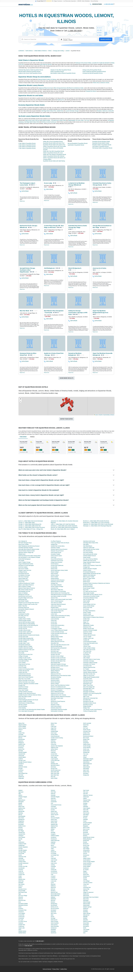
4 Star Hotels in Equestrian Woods (27, 145)
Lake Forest (54, 860)
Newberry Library (55, 704)
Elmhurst (20, 898)
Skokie (85, 856)
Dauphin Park (21, 879)
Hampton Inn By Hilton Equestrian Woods (60, 70)
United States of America (40, 50)
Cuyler (20, 876)
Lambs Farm (54, 614)
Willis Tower (86, 696)
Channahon (21, 842)
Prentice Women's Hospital (90, 568)
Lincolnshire (54, 871)
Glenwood (53, 800)
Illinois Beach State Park (57, 589)
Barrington (21, 801)
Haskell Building (55, 578)
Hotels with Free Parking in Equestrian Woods (54, 154)
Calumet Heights (22, 752)
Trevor (85, 885)
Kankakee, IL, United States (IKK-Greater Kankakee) (64, 525)
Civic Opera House (23, 651)
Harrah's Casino (55, 575)
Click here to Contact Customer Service (76, 953)
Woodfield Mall (87, 699)
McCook (53, 889)
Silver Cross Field (87, 607)
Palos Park (86, 811)
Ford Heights (21, 913)
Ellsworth (20, 897)
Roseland (99, 110)
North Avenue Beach (56, 706)
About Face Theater (23, 544)
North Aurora (54, 919)
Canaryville (111, 110)
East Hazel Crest (22, 892)
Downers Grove (22, 889)
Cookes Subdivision (23, 863)
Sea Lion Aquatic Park (88, 599)
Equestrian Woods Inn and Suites (30, 95)
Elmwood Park (22, 900)
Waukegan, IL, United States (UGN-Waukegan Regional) (97, 525)
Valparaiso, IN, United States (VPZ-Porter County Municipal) (98, 524)
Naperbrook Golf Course (57, 693)
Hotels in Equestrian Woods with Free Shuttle (54, 146)
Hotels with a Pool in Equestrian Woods (53, 141)
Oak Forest (86, 790)
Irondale (53, 843)
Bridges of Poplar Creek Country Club (27, 604)
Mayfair (52, 762)
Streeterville (86, 752)
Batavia (20, 805)
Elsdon (52, 724)
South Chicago (87, 745)
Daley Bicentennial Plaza (24, 675)
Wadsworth (86, 894)
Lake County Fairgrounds (57, 610)
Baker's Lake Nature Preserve (26, 584)
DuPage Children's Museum (25, 691)
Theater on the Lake (88, 638)
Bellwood (20, 809)
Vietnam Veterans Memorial (90, 672)
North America (29, 50)
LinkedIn (55, 961)
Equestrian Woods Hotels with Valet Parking (54, 161)
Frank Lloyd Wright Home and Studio (60, 542)
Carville (20, 839)
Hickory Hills (54, 822)
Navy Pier (53, 699)
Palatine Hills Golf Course (89, 560)
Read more (22, 201)
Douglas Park (21, 685)
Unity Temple (86, 657)
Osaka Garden (86, 557)
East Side (20, 775)
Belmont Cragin (22, 736)
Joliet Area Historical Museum (58, 604)
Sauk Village (86, 848)
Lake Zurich (54, 863)
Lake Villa (53, 861)
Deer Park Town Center (24, 678)
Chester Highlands (23, 847)
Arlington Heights (22, 796)
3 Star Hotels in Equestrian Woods (27, 146)
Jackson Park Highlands (57, 745)
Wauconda (86, 898)
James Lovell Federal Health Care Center (61, 599)
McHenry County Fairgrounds (58, 659)
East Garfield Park (22, 773)
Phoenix (85, 817)
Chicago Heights (22, 850)
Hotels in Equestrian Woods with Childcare (53, 156)
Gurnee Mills (54, 567)
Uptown (85, 755)
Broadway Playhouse (23, 607)
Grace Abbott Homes (56, 805)
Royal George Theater (89, 588)
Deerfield (20, 882)
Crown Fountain (22, 667)
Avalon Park (21, 733)
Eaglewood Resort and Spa (45, 88)
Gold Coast (53, 733)
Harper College (55, 572)
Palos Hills (85, 809)
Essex (19, 906)
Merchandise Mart (55, 662)
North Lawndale (87, 723)
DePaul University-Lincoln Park (26, 680)
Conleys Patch (22, 861)
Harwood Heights (55, 817)
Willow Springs (86, 913)
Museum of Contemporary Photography (61, 688)
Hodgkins (53, 834)
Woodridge (86, 924)
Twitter (40, 961)
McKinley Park (54, 763)
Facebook (35, 961)
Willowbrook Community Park (90, 698)
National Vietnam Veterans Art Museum (60, 696)
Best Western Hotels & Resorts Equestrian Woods (62, 73)
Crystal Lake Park (22, 672)
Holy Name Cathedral (56, 584)
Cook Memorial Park (23, 661)
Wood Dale (86, 923)
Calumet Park (21, 754)
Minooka (53, 900)
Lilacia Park (54, 620)
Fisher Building (22, 707)
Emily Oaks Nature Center (24, 696)
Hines (52, 830)
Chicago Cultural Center (24, 630)
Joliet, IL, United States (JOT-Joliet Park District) (63, 524)
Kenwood (53, 750)
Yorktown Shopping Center (90, 711)
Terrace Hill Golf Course (89, 635)
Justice (52, 850)
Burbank (20, 827)
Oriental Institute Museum (89, 555)
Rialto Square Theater (88, 576)
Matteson (53, 885)
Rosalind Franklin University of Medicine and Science (96, 583)
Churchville (21, 853)
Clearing (20, 765)
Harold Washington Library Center (59, 570)
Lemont (67, 50)
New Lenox (54, 913)
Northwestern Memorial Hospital (59, 709)
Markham (53, 884)
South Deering (86, 747)
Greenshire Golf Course (57, 560)
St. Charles (86, 869)
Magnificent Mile (55, 638)
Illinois (49, 50)
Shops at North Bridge (88, 606)
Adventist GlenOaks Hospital (25, 547)
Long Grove (54, 879)
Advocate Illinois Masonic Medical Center (28, 549)
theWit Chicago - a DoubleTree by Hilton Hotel (54, 120)
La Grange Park (55, 855)
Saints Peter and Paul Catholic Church (92, 594)
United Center (86, 656)
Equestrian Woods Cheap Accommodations (34, 77)
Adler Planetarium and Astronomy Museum (28, 546)
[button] (66, 402)
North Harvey (54, 924)
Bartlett (20, 803)
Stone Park (86, 874)
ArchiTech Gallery (22, 567)
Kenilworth (53, 851)
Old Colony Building (88, 552)
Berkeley (20, 813)
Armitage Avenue (22, 572)
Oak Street (86, 544)
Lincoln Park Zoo (55, 627)
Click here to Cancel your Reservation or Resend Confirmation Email (35, 953)
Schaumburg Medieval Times (90, 597)
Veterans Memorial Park (89, 667)
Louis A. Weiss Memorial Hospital (59, 630)
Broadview (21, 822)
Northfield (53, 929)
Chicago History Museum (24, 633)
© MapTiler (100, 414)
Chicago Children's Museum (25, 627)
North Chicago (54, 921)
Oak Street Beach (87, 546)
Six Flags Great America (89, 610)
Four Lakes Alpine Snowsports (26, 711)
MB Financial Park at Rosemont (58, 648)
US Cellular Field (87, 665)
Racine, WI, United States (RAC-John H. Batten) (63, 529)
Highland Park (54, 826)
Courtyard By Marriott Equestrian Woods (93, 73)
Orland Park (86, 801)
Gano (19, 929)
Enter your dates (66, 419)
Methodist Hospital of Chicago (58, 664)
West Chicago (86, 902)
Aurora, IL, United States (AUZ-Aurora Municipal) (30, 521)
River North (86, 737)
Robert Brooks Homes (88, 837)
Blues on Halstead (23, 593)
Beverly (20, 737)
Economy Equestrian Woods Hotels (31, 105)
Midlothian (53, 898)
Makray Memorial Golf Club (57, 641)
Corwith (20, 864)
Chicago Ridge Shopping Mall (25, 638)
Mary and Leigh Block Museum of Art (60, 644)
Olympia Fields (86, 800)
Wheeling (85, 911)
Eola (19, 902)
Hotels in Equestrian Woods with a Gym (53, 152)
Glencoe (53, 793)
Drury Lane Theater (23, 690)
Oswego (85, 803)
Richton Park (86, 824)
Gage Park (53, 728)
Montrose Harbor (55, 680)
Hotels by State (45, 959)
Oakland (85, 726)
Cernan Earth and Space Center (26, 622)
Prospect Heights (87, 822)
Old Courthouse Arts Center (90, 554)
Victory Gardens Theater (89, 670)
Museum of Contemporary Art (58, 686)
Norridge (53, 918)
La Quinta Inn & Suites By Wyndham (100, 62)
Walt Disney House (88, 682)
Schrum (85, 853)
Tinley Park (86, 884)
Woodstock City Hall (88, 701)
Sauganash (86, 742)
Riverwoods (86, 834)
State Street (86, 623)
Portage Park (86, 567)
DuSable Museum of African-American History (29, 695)
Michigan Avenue (55, 667)
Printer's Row (96, 82)
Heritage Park (54, 583)
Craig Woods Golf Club (24, 664)
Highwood (53, 827)
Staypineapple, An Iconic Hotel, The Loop (78, 120)
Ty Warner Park (87, 652)
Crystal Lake (21, 874)
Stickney (85, 872)
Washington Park (87, 683)
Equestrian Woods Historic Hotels (100, 143)
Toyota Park (86, 644)
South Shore (86, 750)
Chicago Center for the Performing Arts (28, 625)
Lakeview (53, 752)
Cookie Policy (63, 969)
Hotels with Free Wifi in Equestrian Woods (53, 151)
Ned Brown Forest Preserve (58, 701)
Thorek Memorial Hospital (89, 641)
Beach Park (21, 806)
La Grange (53, 853)
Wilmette (85, 916)
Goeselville (54, 801)
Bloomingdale (21, 816)
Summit (85, 877)
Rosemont (85, 843)
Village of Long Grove (88, 675)
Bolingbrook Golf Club (23, 594)
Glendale (53, 795)
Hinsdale (53, 832)
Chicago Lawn (22, 760)
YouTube (44, 961)
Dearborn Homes (105, 82)
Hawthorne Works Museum (57, 580)
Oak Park (85, 793)
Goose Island (54, 734)
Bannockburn (21, 800)
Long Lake (53, 881)
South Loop (86, 749)
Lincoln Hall (54, 622)
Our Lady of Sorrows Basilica (90, 559)
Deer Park (21, 881)
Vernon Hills (86, 889)
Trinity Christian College (89, 648)
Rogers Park (86, 739)
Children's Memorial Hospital (25, 648)
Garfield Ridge (54, 731)
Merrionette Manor (55, 894)
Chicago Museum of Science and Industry (28, 635)
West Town (86, 770)
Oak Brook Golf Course (89, 541)
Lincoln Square (54, 755)
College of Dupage (23, 656)
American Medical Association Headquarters (29, 555)
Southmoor (86, 868)
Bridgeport (21, 742)
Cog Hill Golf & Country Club (25, 654)
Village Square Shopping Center (91, 677)
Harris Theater (54, 576)
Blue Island (21, 817)
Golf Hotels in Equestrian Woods (100, 146)
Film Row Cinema (22, 704)
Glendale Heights (55, 796)
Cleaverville (21, 860)
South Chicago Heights (89, 861)
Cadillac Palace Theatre (24, 618)
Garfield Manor (22, 932)
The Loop (85, 754)
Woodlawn (85, 773)
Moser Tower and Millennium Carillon (60, 685)
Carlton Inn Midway (51, 79)
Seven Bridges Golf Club (89, 604)
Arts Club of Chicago (23, 576)
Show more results (66, 378)
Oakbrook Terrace (88, 795)
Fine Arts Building (22, 706)
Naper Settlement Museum (57, 691)
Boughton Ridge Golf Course (25, 597)
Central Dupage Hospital (24, 620)
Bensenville (21, 811)
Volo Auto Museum (88, 680)
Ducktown (20, 770)
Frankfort (20, 923)
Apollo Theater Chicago (24, 562)
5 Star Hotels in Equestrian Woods (27, 143)
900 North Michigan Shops (25, 542)
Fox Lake (20, 919)
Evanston (20, 908)
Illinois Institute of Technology (58, 591)
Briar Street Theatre (23, 601)
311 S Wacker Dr (22, 541)
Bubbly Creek (21, 612)
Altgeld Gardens (22, 724)
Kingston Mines (54, 607)
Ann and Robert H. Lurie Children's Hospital (29, 557)
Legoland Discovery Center (58, 617)
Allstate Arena (21, 554)
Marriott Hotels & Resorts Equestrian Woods (29, 71)
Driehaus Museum (22, 688)
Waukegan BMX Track (88, 688)
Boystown (20, 741)
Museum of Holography (56, 690)
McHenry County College (57, 656)
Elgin (19, 894)
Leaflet (96, 414)
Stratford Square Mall (88, 628)
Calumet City (21, 832)
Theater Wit (86, 639)
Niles (52, 915)
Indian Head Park (55, 840)
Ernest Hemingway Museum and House (28, 699)
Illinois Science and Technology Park (60, 593)
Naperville (53, 911)
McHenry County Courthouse (48, 122)
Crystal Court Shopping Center (26, 669)
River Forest (86, 827)
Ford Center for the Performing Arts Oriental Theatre (31, 709)
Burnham (20, 829)
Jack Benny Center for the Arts (58, 596)
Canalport (20, 835)
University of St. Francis (89, 664)
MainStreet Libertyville (56, 639)
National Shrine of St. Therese (58, 695)
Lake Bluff (53, 858)
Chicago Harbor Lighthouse (25, 631)
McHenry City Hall (55, 654)
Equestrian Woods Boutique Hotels (101, 141)
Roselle (85, 842)
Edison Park (54, 723)
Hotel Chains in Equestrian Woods (31, 60)
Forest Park (21, 915)
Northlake (53, 931)
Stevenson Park (87, 627)
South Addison (86, 860)
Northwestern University (57, 711)
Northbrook (54, 928)
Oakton (85, 798)
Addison (20, 790)
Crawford (20, 869)
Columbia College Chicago (25, 659)
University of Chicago (88, 661)
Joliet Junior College (56, 606)
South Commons (87, 863)
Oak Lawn (85, 792)
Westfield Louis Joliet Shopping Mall (92, 693)
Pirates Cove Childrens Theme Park (92, 565)
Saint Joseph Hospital (88, 593)
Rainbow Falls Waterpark (89, 575)
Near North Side (55, 771)
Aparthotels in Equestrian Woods (76, 145)
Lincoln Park (54, 623)
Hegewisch (53, 739)
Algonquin (20, 792)
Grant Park (53, 557)
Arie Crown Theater (23, 568)
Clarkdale (20, 858)
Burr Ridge (21, 830)
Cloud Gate (21, 652)
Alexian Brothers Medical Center (26, 550)
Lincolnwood (54, 872)
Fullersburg (21, 926)
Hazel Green (54, 821)
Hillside (52, 829)
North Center (54, 778)
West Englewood (87, 763)
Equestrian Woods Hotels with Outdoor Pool (54, 144)
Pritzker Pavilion (87, 570)
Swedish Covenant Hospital (90, 630)
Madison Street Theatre (57, 636)
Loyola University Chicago (72, 110)
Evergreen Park (22, 910)
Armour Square (22, 728)
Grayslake (53, 806)
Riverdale (85, 830)
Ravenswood (86, 734)
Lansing (53, 864)
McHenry (53, 890)
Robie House (86, 581)
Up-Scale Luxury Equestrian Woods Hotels (34, 116)
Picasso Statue (87, 563)
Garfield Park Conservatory (57, 546)
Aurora (20, 798)
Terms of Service (47, 969)
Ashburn (20, 729)
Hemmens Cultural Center (57, 581)
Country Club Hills (22, 866)
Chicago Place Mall (23, 636)
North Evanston (55, 923)
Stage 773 (85, 622)
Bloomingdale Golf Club (24, 591)
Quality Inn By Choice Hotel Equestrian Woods (30, 73)
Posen (84, 821)
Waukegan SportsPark (88, 691)
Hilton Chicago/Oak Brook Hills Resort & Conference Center (68, 88)
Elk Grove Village (22, 895)
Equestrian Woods (23, 905)
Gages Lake (21, 928)
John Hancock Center (56, 602)
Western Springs (87, 906)
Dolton (20, 887)
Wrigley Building (87, 706)
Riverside (85, 832)
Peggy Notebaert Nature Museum (91, 562)
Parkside (85, 816)
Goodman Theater (55, 554)
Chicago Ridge (22, 851)
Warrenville (86, 895)
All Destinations (36, 959)
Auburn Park (21, 581)
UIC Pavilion (86, 654)
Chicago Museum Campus (24, 762)
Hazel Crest (54, 819)
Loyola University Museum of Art (59, 633)
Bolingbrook (21, 819)
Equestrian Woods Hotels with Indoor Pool (53, 143)
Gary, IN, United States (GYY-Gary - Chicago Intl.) (30, 529)
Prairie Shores (86, 729)
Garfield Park (60, 110)
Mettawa (53, 897)
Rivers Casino (86, 580)
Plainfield (85, 819)
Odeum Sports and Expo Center (91, 549)
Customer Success (54, 959)
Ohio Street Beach (88, 550)
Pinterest (60, 961)
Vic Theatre (86, 669)
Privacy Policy (55, 969)
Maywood (53, 887)
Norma (52, 916)
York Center (86, 929)
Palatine (85, 805)
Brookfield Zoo (22, 610)
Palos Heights (86, 808)
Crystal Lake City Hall (23, 670)
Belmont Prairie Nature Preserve (26, 588)
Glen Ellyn (53, 792)
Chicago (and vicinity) (58, 50)
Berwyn (20, 814)
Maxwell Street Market (56, 646)
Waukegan (86, 900)
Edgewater (21, 778)
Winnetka (85, 919)
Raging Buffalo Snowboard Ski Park (92, 573)
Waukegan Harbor (87, 690)
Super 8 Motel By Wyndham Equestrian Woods (94, 71)
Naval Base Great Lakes (57, 698)
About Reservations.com (24, 959)
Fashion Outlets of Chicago (25, 701)
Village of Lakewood (88, 892)
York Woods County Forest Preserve (92, 709)
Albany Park (21, 723)
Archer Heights (22, 726)
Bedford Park (21, 808)
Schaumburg (86, 850)
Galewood (104, 110)
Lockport (53, 876)
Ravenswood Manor (88, 736)
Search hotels (105, 39)
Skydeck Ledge (87, 614)
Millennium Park (55, 672)
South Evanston (87, 864)
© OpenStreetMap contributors (108, 414)
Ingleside (53, 842)
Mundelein (53, 910)
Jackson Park (54, 597)
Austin (19, 731)
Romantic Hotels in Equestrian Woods (101, 144)
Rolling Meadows (87, 839)
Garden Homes (22, 931)
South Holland (86, 866)
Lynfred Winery (54, 635)
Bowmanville (21, 739)
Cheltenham (21, 845)
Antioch (20, 795)
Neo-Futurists (54, 703)
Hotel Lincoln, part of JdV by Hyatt (33, 120)
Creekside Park (22, 665)
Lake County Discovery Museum (59, 609)
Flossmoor (21, 911)
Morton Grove (54, 906)
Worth (84, 928)
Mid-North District (55, 765)
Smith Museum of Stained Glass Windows (93, 617)
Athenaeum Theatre (23, 580)
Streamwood (86, 876)
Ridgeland (85, 826)
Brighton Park (21, 744)
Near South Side (55, 773)
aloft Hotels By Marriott (45, 64)
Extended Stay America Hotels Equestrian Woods (30, 70)
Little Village (54, 757)
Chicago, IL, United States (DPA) (26, 522)
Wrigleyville (86, 775)
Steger (85, 871)
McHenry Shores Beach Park (58, 661)
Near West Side (55, 775)
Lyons (52, 882)
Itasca (52, 845)
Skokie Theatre (87, 612)
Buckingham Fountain (23, 614)
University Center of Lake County (91, 659)
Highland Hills (54, 824)
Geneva (53, 790)
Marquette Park (55, 643)
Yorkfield (85, 931)
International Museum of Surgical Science (61, 594)
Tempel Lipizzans (87, 633)
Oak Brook (53, 932)
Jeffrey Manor (54, 749)
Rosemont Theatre (88, 584)
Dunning (20, 771)
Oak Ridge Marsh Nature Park (48, 110)
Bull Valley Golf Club (23, 615)
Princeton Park (87, 731)
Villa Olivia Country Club (89, 673)
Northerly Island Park (56, 707)
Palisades (85, 806)
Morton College (55, 683)
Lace (52, 856)
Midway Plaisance (55, 670)
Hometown (53, 837)
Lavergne (53, 866)
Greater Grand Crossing (57, 737)
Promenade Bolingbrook (89, 572)
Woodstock (86, 926)
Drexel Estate (21, 890)
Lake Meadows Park (56, 612)
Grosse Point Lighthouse (57, 565)
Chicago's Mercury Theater (25, 646)
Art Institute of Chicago (24, 575)
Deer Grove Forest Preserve (25, 677)
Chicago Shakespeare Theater (26, 639)
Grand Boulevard (55, 736)
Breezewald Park (22, 599)
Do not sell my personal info (67, 959)
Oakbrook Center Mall (88, 547)
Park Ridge (86, 814)
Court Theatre (22, 662)
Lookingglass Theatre (56, 628)
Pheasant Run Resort (91, 91)
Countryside (21, 868)
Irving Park (53, 744)
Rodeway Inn (60, 99)
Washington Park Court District (90, 897)
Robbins (85, 835)
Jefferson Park (54, 747)
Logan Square (54, 758)
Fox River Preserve (56, 541)
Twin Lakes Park (87, 651)
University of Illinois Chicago (90, 662)
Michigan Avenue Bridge (57, 669)
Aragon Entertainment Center (25, 563)
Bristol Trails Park (22, 606)
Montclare (53, 767)
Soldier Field (86, 618)
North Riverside (55, 926)
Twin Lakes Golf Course (89, 649)
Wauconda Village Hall (88, 686)
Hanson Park (54, 568)
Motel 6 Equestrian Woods (57, 71)
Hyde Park (53, 742)
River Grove (86, 829)
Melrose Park (54, 892)
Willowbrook (86, 915)
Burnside (20, 750)
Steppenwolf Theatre (88, 625)
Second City (86, 602)
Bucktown (20, 747)
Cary (19, 840)
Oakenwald (86, 796)
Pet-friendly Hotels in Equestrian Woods (102, 148)
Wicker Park (86, 771)
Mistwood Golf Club (56, 673)
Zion (84, 932)
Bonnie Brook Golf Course (25, 596)
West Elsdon (86, 762)
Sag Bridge (86, 847)
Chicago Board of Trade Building (26, 623)
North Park (86, 724)
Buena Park (21, 749)
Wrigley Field (86, 707)
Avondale (20, 734)
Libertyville (53, 869)
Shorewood (86, 855)
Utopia (84, 757)
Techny (85, 879)
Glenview (53, 798)
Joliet (52, 848)
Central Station (22, 757)
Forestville (21, 918)
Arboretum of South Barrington (26, 565)
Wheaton (85, 910)
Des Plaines (21, 884)
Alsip (19, 793)
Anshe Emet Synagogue (24, 559)
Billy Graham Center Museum (25, 589)
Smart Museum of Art (88, 615)
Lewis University (55, 618)
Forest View (21, 916)
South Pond (86, 620)
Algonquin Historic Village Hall (25, 552)
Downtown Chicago (23, 686)
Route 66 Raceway (88, 586)
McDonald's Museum (56, 652)
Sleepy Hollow (86, 744)
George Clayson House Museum (59, 549)
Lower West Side (55, 760)
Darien (20, 877)
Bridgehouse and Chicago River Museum (28, 602)
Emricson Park (22, 698)
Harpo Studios (54, 573)
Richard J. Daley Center (89, 578)
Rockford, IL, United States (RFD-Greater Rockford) (96, 521)
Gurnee (53, 809)
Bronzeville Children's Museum (26, 609)
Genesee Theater (55, 547)
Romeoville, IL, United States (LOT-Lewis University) (96, 522)
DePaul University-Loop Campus (26, 682)
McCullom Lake (55, 651)
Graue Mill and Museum (57, 559)
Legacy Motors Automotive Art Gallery (60, 615)
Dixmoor (20, 885)
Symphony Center (87, 631)
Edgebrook (21, 776)
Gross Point (54, 808)
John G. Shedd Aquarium (57, 601)
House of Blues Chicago (57, 586)
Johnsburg (53, 847)
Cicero (20, 855)
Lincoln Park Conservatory (57, 625)
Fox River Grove (22, 921)
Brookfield (21, 824)
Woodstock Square (88, 704)
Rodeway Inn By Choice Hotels (83, 62)
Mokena (53, 902)
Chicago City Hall (22, 628)
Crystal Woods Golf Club (24, 673)
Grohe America (54, 563)
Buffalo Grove (21, 826)
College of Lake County (24, 657)
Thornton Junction (87, 882)
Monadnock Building (56, 677)
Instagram (50, 961)
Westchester (86, 905)
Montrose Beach (55, 678)
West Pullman (86, 767)
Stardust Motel (41, 79)
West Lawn (86, 765)
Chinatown (21, 763)
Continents (21, 50)
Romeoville (86, 840)
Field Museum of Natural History (26, 703)
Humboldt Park (54, 588)
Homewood (54, 839)
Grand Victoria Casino (56, 555)
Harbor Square (54, 814)
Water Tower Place (88, 685)
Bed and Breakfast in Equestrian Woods (78, 143)
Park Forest (86, 813)
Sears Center (86, 601)
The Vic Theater (87, 636)
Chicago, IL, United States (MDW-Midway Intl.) (29, 524)
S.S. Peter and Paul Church (90, 591)
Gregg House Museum (56, 562)
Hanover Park (54, 813)
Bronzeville (21, 745)
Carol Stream (21, 837)
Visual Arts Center (87, 678)
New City (53, 776)
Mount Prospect (55, 908)
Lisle (52, 874)
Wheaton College (87, 695)
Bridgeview (21, 821)
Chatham (20, 758)
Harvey (52, 816)
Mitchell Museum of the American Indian (61, 675)
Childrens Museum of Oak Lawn (26, 649)
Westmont (85, 908)
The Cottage (86, 881)
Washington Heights (88, 758)
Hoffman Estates (55, 835)
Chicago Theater (22, 641)
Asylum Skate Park (23, 578)
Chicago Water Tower (23, 643)
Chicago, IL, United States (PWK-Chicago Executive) (31, 527)
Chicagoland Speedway (24, 644)
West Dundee (86, 903)
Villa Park (85, 890)
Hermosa (53, 741)
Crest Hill (20, 871)
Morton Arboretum (55, 682)
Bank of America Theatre (24, 586)
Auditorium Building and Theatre (26, 583)
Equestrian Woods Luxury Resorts (31, 85)
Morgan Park (54, 768)
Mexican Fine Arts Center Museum (59, 665)
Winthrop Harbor (87, 921)
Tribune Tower (87, 646)
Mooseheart (54, 905)
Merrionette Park (55, 895)
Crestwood (21, 872)
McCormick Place (55, 649)
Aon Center (21, 560)
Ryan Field (85, 589)
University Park (87, 887)
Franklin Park (21, 924)
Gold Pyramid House (56, 552)
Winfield (85, 918)
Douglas (20, 768)
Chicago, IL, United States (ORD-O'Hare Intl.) (29, 525)
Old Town (85, 728)
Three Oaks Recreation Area (90, 643)
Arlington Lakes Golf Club (24, 570)
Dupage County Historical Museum (27, 693)
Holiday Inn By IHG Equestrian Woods (92, 70)
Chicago (20, 848)
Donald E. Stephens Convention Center (28, 683)
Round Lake (86, 845)
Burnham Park (21, 617)
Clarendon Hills (22, 856)
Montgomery (54, 903)
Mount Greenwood (55, 770)
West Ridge (86, 768)
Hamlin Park (54, 811)
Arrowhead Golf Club (23, 573)
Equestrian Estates (23, 903)
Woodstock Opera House (89, 703)
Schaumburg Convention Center (91, 596)
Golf (52, 803)
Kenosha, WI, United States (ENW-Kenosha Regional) (64, 527)
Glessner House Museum (57, 550)
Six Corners (86, 609)
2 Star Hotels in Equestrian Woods (27, 148)
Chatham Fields (22, 843)
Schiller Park (86, 851)
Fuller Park (53, 726)
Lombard (53, 877)
